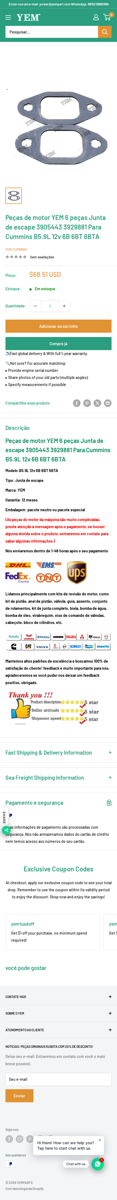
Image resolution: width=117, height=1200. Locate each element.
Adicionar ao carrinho (58, 326)
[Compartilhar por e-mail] (108, 403)
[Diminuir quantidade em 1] (35, 306)
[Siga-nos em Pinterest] (30, 1139)
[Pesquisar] (105, 32)
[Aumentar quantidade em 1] (64, 306)
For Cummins (16, 249)
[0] (107, 17)
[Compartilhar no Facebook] (77, 403)
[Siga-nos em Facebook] (9, 1139)
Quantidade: (15, 306)
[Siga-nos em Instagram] (19, 1139)
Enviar (19, 1095)
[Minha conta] (96, 17)
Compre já (58, 343)
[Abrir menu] (8, 17)
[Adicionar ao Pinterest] (87, 403)
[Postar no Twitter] (97, 403)
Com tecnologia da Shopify (24, 1188)
